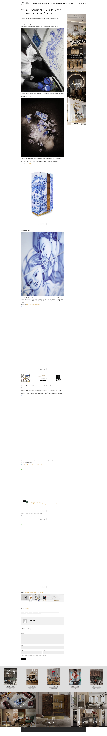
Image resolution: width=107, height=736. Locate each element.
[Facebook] (78, 2)
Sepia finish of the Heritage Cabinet (33, 304)
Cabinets (37, 502)
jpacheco (32, 620)
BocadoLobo (26, 608)
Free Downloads (66, 3)
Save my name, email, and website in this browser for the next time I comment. (34, 655)
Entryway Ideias (51, 3)
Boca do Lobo (33, 502)
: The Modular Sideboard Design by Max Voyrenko (37, 372)
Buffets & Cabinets (37, 3)
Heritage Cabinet (29, 163)
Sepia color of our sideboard (36, 521)
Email (22, 650)
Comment (22, 633)
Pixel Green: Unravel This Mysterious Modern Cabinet (44, 504)
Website (44, 650)
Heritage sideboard (41, 467)
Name (22, 645)
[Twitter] (80, 2)
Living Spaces (59, 3)
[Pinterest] (81, 2)
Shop (72, 3)
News (22, 7)
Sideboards (44, 3)
